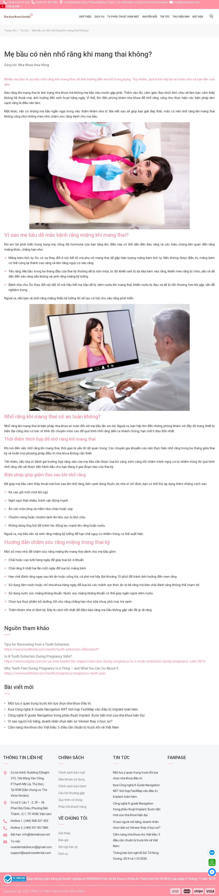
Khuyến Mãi (149, 16)
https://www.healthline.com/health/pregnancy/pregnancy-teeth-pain (54, 673)
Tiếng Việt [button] (13, 6)
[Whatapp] (212, 862)
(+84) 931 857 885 (47, 2)
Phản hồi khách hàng (72, 806)
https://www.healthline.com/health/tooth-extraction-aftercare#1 (51, 649)
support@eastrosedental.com (31, 853)
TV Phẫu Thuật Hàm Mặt (123, 16)
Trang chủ (10, 30)
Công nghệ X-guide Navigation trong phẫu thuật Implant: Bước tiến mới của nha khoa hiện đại (136, 809)
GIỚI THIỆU (85, 16)
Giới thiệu (64, 833)
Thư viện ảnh (181, 16)
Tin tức (165, 16)
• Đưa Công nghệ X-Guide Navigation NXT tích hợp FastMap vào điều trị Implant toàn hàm (71, 709)
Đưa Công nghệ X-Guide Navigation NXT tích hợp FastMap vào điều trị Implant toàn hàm (136, 790)
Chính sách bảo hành (72, 786)
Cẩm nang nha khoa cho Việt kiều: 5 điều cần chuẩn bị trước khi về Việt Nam (136, 840)
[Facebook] (212, 872)
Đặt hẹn (197, 16)
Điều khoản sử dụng (71, 779)
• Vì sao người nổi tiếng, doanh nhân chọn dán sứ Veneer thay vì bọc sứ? (58, 721)
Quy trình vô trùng (70, 800)
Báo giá (63, 840)
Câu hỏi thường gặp (71, 793)
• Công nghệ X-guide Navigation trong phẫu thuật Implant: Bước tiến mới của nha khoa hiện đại (74, 715)
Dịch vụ (99, 16)
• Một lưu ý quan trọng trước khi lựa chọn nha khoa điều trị (47, 703)
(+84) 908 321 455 (18, 2)
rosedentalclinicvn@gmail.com (31, 847)
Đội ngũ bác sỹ (68, 847)
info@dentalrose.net (186, 2)
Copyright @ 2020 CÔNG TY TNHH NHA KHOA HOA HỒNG (43, 891)
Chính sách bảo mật (71, 772)
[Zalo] (213, 852)
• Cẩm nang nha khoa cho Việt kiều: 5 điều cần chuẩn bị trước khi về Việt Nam (61, 727)
